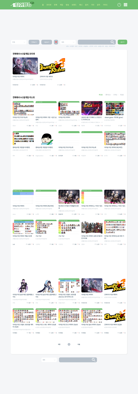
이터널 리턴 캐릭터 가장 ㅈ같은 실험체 (46, 118)
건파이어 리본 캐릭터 (46, 76)
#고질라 (83, 122)
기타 (92, 4)
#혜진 (25, 299)
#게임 (14, 150)
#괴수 (87, 122)
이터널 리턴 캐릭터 (18, 76)
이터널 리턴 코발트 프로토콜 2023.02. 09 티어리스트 (67, 295)
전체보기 (34, 42)
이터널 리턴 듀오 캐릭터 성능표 (68, 324)
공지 (98, 4)
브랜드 (74, 4)
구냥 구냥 (38, 236)
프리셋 (48, 4)
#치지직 (26, 150)
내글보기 (46, 42)
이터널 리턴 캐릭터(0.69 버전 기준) (114, 237)
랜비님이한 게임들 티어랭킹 (21, 147)
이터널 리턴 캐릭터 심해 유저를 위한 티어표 (91, 237)
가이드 (105, 4)
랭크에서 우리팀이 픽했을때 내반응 (68, 207)
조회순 (115, 95)
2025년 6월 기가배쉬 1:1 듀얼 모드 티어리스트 (91, 118)
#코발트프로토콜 (74, 299)
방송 (67, 4)
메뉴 (125, 4)
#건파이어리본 (43, 79)
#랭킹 (17, 150)
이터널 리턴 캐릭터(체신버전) (113, 147)
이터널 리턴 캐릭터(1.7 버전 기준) (91, 206)
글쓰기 (122, 42)
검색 (112, 42)
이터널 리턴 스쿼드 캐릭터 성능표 (46, 324)
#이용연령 (111, 120)
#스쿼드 (38, 327)
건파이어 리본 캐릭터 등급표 (113, 324)
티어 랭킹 (21, 5)
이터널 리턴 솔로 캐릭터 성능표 (91, 324)
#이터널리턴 (30, 79)
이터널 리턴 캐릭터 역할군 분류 (22, 236)
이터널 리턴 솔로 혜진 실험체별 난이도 (23, 295)
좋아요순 (108, 95)
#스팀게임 (20, 79)
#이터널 (25, 79)
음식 (86, 4)
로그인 (119, 5)
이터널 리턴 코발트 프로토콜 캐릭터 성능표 (23, 325)
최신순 (101, 95)
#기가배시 (96, 122)
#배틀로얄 (15, 79)
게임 (61, 4)
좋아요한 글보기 (56, 42)
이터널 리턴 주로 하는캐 (20, 117)
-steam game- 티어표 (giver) (113, 117)
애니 (80, 4)
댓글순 (122, 95)
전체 (55, 4)
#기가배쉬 (91, 122)
